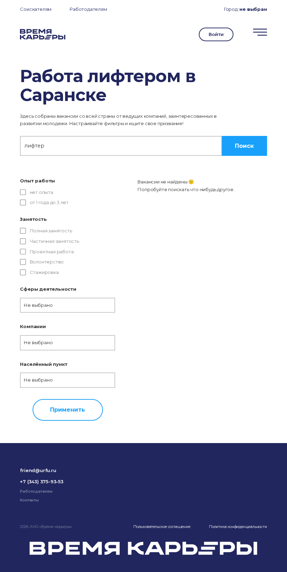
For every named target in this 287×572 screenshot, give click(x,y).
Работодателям (88, 9)
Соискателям (35, 9)
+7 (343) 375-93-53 (41, 481)
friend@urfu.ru (38, 470)
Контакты (29, 500)
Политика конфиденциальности (238, 526)
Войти (216, 34)
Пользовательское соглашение (161, 526)
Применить (67, 409)
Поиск (244, 145)
